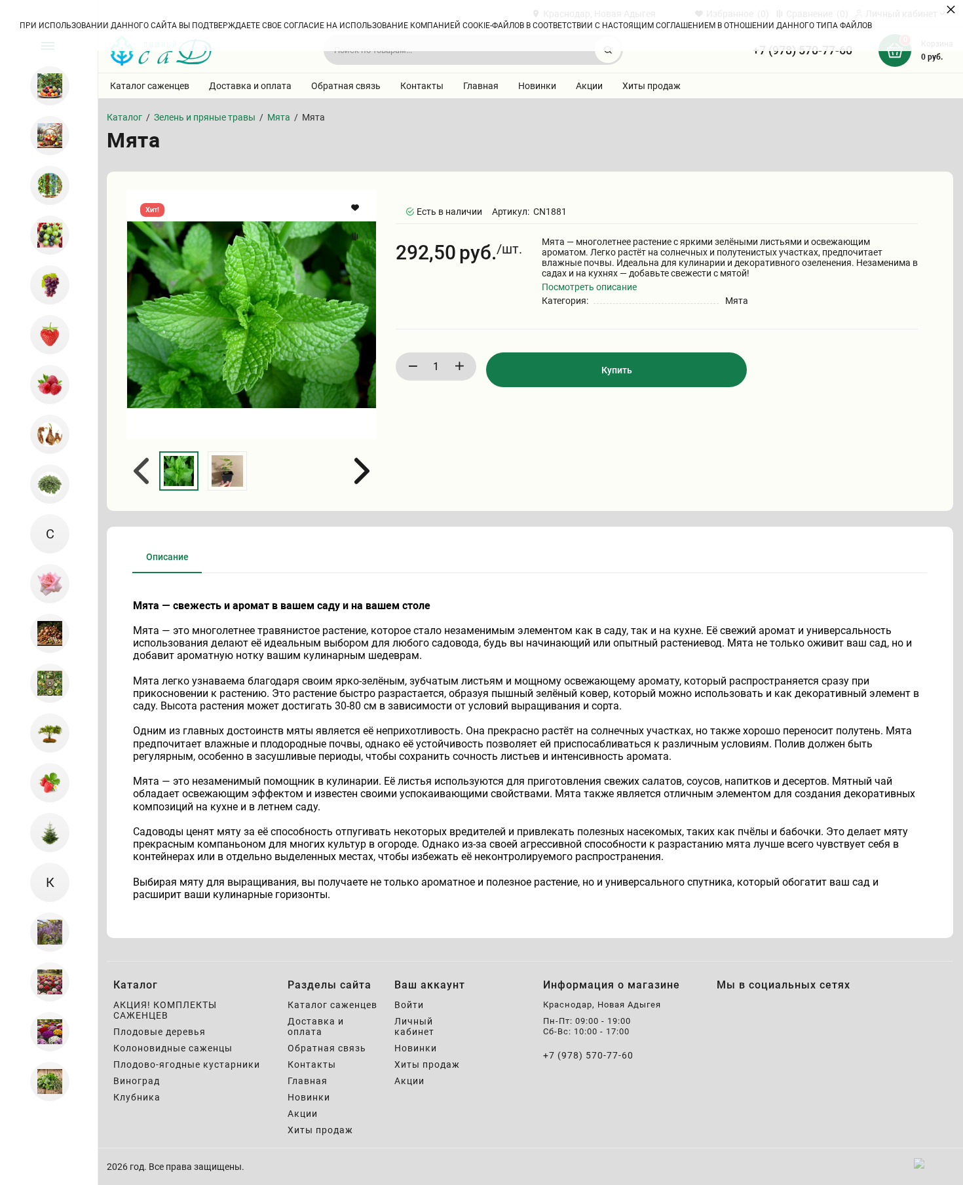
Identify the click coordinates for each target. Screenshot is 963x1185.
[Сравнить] (356, 236)
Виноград (136, 1081)
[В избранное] (356, 208)
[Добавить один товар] (459, 366)
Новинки (537, 86)
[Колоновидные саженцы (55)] (44, 185)
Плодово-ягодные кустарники (186, 1064)
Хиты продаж (651, 86)
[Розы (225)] (44, 583)
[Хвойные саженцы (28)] (44, 832)
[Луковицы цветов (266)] (44, 434)
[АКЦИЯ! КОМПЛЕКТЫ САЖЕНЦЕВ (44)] (44, 85)
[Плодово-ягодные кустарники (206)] (44, 235)
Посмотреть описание (589, 287)
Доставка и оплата (250, 86)
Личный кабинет (414, 1026)
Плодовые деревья (159, 1031)
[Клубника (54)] (44, 334)
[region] (49, 592)
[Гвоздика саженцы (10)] (44, 982)
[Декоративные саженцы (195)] (44, 733)
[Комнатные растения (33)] (44, 782)
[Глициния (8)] (44, 932)
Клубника (136, 1097)
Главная (481, 86)
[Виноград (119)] (44, 285)
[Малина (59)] (44, 384)
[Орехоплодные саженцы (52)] (44, 633)
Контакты (422, 86)
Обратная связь (346, 86)
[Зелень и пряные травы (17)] (44, 1081)
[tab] (167, 562)
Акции (589, 86)
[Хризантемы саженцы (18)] (44, 1031)
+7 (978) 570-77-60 (588, 1055)
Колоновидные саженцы (173, 1048)
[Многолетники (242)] (44, 484)
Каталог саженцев (149, 86)
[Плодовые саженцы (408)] (44, 135)
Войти (409, 1005)
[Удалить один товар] (412, 366)
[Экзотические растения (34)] (44, 683)
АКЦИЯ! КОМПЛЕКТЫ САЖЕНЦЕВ (165, 1010)
